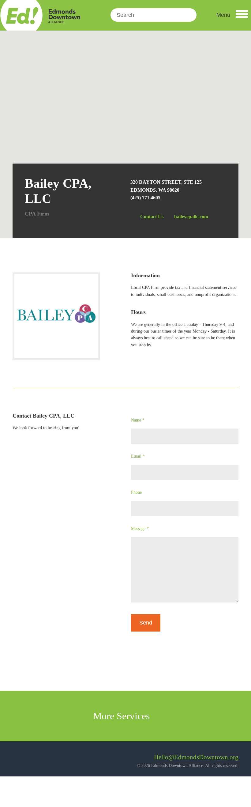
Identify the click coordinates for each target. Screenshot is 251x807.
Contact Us (151, 216)
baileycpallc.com (191, 216)
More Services (122, 715)
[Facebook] (17, 759)
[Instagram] (34, 759)
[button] (232, 15)
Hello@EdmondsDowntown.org (196, 757)
